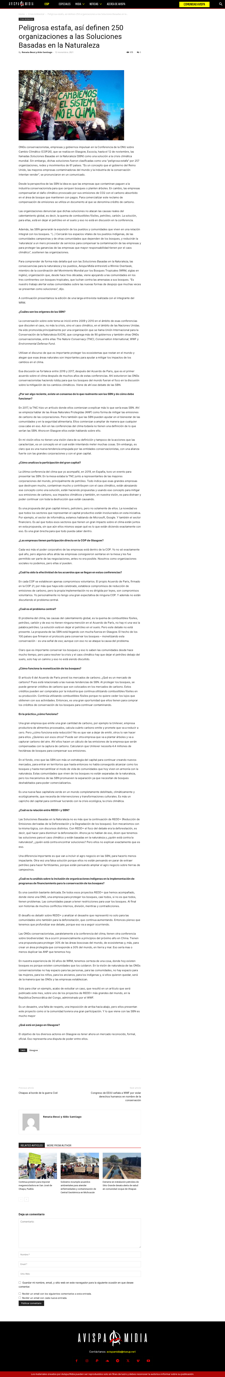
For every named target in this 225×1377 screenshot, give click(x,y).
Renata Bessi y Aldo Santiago (37, 52)
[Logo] (21, 4)
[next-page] (26, 1199)
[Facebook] (22, 60)
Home (22, 14)
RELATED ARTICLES (32, 1145)
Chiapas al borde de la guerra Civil (38, 1092)
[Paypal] (97, 1361)
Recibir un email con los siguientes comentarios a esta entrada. (57, 1293)
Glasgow (33, 1050)
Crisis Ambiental (36, 14)
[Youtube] (148, 1361)
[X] (30, 60)
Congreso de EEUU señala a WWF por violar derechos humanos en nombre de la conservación (116, 1096)
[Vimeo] (138, 1361)
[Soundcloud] (107, 1361)
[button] (221, 4)
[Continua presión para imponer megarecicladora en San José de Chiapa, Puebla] (38, 1166)
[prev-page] (21, 1199)
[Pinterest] (38, 60)
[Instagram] (86, 1361)
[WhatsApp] (46, 60)
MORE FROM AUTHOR (59, 1145)
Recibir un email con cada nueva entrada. (44, 1298)
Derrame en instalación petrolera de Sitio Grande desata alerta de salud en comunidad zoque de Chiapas (121, 1185)
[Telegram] (117, 1361)
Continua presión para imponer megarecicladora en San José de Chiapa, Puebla (35, 1185)
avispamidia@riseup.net (121, 1351)
